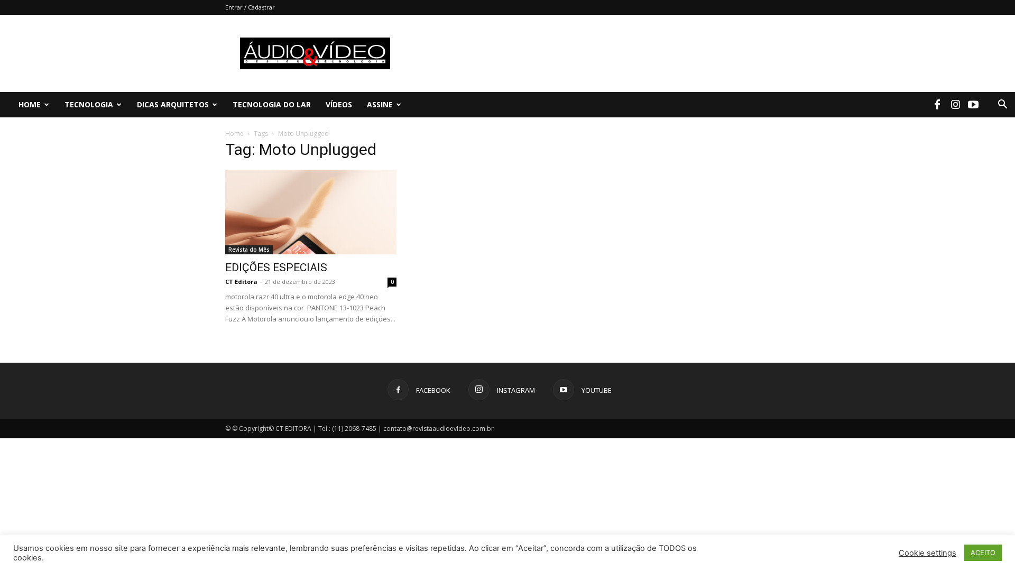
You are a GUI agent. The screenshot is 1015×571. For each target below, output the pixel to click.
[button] (1002, 105)
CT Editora (241, 282)
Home (30, 104)
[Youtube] (973, 104)
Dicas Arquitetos (173, 104)
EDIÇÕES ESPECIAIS (276, 267)
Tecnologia (88, 104)
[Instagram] (955, 104)
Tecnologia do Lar (272, 104)
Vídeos (339, 104)
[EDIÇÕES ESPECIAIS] (310, 212)
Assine (380, 104)
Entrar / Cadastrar (250, 7)
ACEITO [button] (983, 552)
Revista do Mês (249, 249)
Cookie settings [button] (927, 553)
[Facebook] (937, 104)
